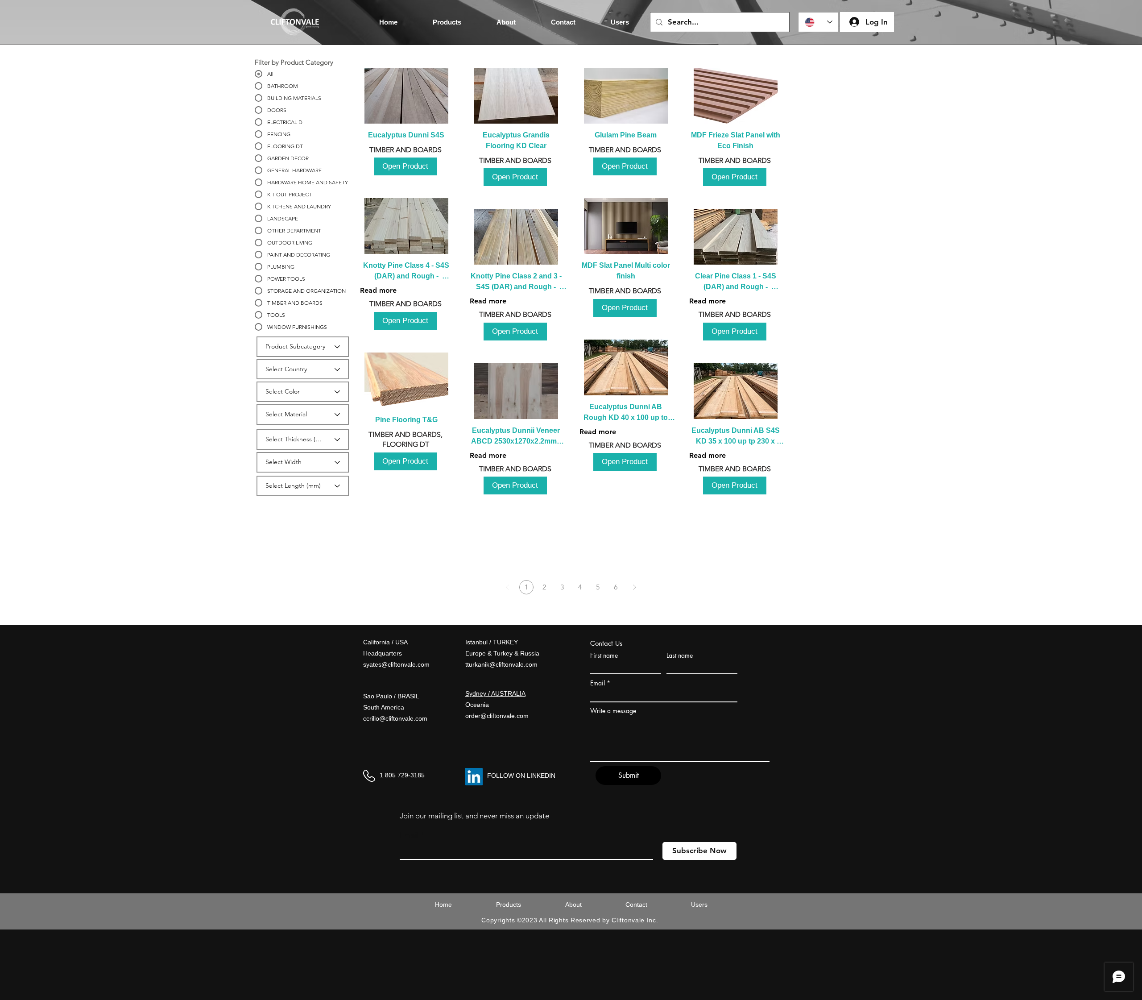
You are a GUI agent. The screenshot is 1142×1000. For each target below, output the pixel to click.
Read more (378, 290)
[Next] (634, 587)
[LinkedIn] (474, 776)
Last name (679, 655)
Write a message (613, 711)
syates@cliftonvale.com (396, 664)
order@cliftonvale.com (497, 715)
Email (597, 683)
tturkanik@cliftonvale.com (501, 664)
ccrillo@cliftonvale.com (395, 718)
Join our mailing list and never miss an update (474, 815)
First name (604, 655)
